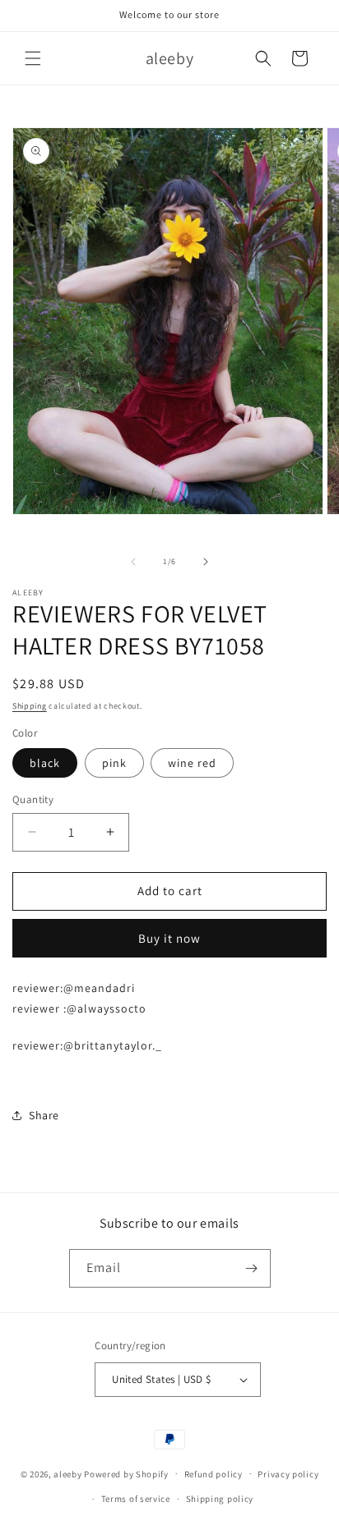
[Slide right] (206, 562)
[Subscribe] (252, 1268)
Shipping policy (220, 1498)
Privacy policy (288, 1474)
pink (114, 763)
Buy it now (169, 938)
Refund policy (213, 1474)
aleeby (67, 1473)
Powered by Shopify (126, 1473)
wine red (192, 763)
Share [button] (44, 1115)
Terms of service (135, 1498)
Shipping (29, 705)
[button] (33, 58)
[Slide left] (133, 562)
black (45, 763)
